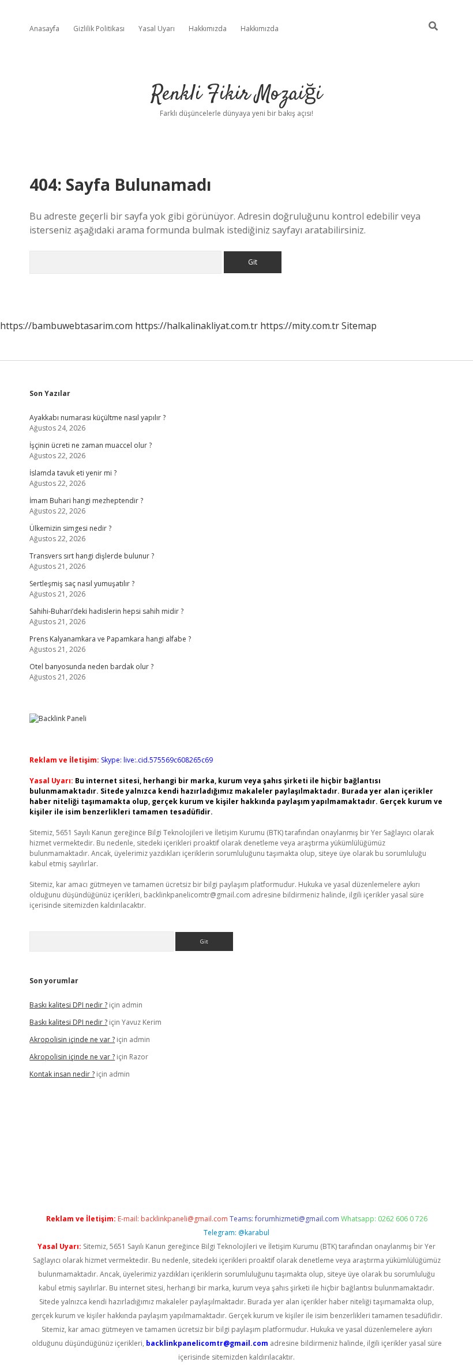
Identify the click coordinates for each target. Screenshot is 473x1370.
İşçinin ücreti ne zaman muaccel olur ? (90, 445)
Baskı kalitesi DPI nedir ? (68, 1005)
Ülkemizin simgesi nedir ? (70, 528)
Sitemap (359, 325)
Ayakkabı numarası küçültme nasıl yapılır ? (97, 417)
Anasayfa (44, 28)
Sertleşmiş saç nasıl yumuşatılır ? (81, 583)
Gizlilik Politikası (99, 28)
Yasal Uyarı (156, 28)
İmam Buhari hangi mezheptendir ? (86, 500)
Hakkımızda (208, 28)
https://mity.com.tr (299, 325)
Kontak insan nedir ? (62, 1074)
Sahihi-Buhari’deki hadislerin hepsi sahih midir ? (106, 611)
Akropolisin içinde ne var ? (72, 1039)
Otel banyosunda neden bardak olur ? (91, 666)
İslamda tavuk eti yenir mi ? (73, 473)
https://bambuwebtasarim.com (66, 325)
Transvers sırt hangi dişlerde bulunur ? (91, 556)
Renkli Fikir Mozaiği (236, 94)
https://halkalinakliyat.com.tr (196, 325)
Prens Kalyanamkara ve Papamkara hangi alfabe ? (110, 639)
